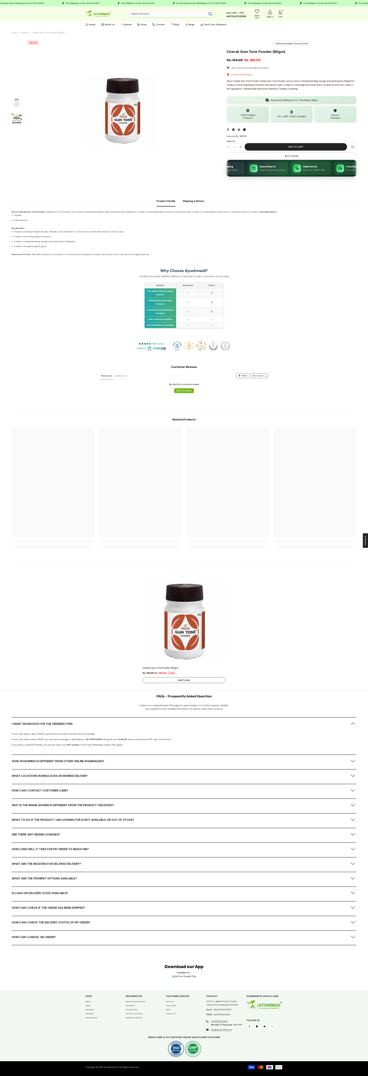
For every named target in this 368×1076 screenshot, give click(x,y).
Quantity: (231, 141)
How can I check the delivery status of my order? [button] (51, 922)
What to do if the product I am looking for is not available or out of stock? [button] (73, 820)
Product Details (166, 201)
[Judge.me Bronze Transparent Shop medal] (201, 345)
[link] (352, 147)
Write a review (184, 390)
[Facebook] (228, 129)
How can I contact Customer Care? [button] (40, 790)
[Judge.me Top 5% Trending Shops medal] (225, 345)
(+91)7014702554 (219, 1021)
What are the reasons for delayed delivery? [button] (46, 864)
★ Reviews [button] (365, 540)
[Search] (171, 13)
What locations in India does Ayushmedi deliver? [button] (50, 776)
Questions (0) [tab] (120, 376)
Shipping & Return (193, 201)
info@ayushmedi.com (221, 1029)
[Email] (239, 129)
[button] (184, 723)
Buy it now (291, 156)
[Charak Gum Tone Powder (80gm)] (184, 621)
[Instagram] (257, 1026)
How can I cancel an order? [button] (34, 937)
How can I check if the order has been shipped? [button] (48, 908)
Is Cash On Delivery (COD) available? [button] (40, 893)
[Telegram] (233, 129)
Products (25, 32)
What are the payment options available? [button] (44, 878)
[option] (122, 111)
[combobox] (167, 13)
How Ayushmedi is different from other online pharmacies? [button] (58, 761)
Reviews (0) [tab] (106, 376)
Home (14, 32)
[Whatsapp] (244, 129)
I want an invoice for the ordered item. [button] (42, 724)
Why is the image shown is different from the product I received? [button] (63, 805)
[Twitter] (272, 1026)
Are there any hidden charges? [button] (36, 834)
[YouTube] (264, 1026)
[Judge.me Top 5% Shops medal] (213, 345)
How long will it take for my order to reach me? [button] (50, 849)
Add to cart (295, 146)
